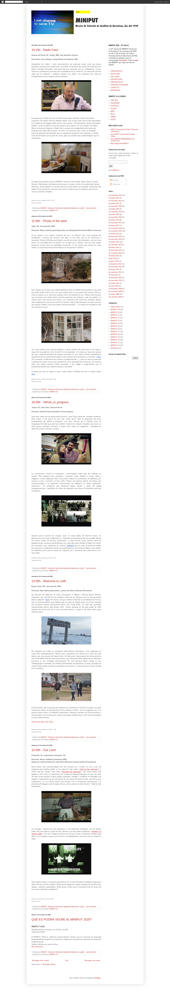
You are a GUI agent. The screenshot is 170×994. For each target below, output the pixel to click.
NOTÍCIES (114, 348)
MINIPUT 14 (115, 323)
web (136, 60)
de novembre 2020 (115, 206)
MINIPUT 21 (115, 342)
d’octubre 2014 (114, 242)
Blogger (97, 978)
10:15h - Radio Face (44, 50)
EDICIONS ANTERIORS (119, 85)
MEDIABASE (115, 90)
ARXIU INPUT (116, 307)
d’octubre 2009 (114, 294)
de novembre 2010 (115, 280)
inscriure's (123, 60)
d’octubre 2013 (114, 256)
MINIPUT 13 (115, 321)
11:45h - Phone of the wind (49, 221)
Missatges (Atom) (49, 964)
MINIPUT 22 (115, 345)
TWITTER (114, 100)
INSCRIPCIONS (116, 79)
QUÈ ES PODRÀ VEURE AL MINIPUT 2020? (61, 919)
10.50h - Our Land (43, 750)
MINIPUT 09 (115, 310)
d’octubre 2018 (114, 220)
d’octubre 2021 (114, 203)
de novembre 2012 (115, 267)
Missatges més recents (40, 960)
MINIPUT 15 (115, 326)
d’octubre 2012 (114, 269)
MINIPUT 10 (115, 312)
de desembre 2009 (115, 289)
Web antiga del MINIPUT (120, 143)
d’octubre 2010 (114, 283)
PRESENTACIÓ (116, 71)
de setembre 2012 (115, 272)
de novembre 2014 (115, 239)
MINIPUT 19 (115, 337)
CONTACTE (115, 87)
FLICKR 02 (115, 106)
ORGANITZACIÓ (117, 82)
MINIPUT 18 (115, 334)
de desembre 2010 (115, 278)
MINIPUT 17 (115, 332)
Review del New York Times (42, 722)
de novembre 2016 (115, 228)
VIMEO (113, 117)
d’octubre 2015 (114, 234)
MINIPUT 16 (115, 329)
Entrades (115, 180)
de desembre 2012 (115, 264)
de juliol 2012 (113, 275)
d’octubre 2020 (114, 209)
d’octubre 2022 (114, 198)
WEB (112, 111)
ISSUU (113, 119)
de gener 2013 (114, 261)
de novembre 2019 (115, 212)
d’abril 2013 (113, 258)
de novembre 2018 (115, 217)
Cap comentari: (91, 208)
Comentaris (116, 184)
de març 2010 (113, 286)
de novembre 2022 (115, 195)
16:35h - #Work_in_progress (50, 402)
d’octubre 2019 (114, 214)
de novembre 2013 (115, 253)
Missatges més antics (93, 960)
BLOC (113, 114)
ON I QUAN (115, 77)
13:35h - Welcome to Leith (48, 581)
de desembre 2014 (115, 236)
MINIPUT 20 (54, 210)
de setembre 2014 (115, 245)
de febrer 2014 (114, 247)
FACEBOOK (115, 103)
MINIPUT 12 (115, 318)
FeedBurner (115, 170)
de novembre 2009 (115, 291)
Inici (66, 960)
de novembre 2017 (115, 223)
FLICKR (113, 108)
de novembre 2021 (115, 201)
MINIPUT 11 (115, 315)
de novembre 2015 (115, 231)
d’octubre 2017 (114, 225)
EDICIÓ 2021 (115, 74)
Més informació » (37, 947)
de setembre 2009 (115, 297)
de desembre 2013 (115, 250)
